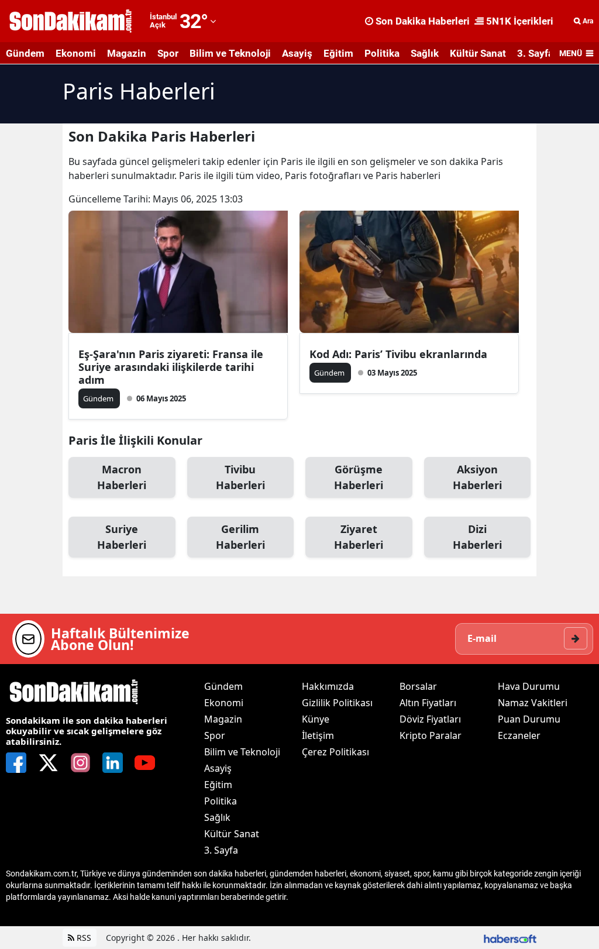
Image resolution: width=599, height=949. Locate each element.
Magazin (126, 53)
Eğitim (338, 53)
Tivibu (240, 477)
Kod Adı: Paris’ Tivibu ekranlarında (398, 354)
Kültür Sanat (478, 53)
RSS (82, 937)
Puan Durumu (529, 719)
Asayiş (297, 53)
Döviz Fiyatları (430, 719)
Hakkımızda (328, 686)
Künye (315, 719)
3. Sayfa (535, 53)
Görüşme (358, 477)
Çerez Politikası (335, 751)
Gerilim (240, 537)
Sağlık (425, 53)
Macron (121, 477)
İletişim (318, 735)
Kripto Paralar (431, 735)
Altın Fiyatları (428, 702)
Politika (382, 53)
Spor (167, 53)
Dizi (477, 537)
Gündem (25, 53)
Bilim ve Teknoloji (230, 53)
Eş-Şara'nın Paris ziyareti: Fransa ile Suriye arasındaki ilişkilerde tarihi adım (170, 367)
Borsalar (418, 686)
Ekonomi (76, 53)
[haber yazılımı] (510, 937)
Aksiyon (477, 477)
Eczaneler (519, 735)
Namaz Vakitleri (532, 702)
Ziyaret (358, 537)
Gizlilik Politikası (337, 702)
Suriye (121, 537)
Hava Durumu (529, 686)
